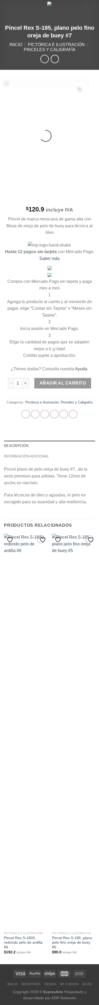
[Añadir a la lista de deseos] (11, 539)
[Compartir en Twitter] (44, 414)
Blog (87, 984)
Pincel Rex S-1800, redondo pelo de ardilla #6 (23, 942)
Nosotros (31, 984)
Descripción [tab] (16, 446)
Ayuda (81, 369)
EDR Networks (64, 998)
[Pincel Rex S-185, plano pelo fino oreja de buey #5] (73, 731)
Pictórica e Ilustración (56, 44)
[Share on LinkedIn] (73, 414)
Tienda (50, 984)
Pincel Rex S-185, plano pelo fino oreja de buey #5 (72, 942)
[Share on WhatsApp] (25, 414)
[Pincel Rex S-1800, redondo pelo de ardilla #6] (25, 731)
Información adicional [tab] (26, 456)
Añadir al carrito (63, 383)
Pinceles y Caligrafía (50, 49)
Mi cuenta (69, 984)
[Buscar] (80, 6)
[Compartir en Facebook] (35, 414)
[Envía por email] (54, 414)
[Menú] (7, 6)
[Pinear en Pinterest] (63, 414)
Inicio (16, 44)
